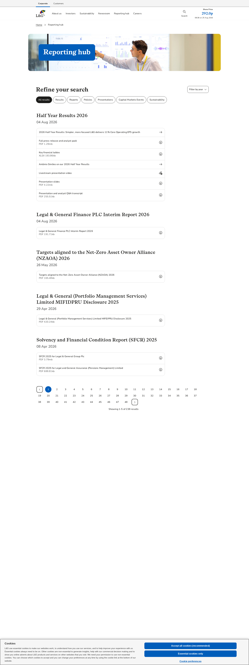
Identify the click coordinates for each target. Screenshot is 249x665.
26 (100, 395)
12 (143, 389)
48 (126, 402)
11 (134, 389)
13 (152, 389)
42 (74, 402)
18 (195, 389)
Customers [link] (58, 3)
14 (160, 389)
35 (178, 395)
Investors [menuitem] (71, 13)
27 (108, 395)
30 (134, 395)
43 (82, 402)
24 (82, 395)
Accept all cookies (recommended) (190, 646)
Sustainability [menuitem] (87, 13)
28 (117, 395)
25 (91, 395)
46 (108, 402)
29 (126, 395)
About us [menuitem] (57, 13)
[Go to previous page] (39, 389)
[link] (43, 3)
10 (126, 389)
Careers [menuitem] (137, 13)
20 (48, 395)
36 (186, 395)
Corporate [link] (43, 3)
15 (169, 389)
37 (195, 395)
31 (143, 395)
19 (39, 395)
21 (56, 395)
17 (186, 389)
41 (65, 402)
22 (65, 395)
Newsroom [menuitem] (104, 13)
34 (169, 395)
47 (117, 402)
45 (100, 402)
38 (39, 402)
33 (160, 395)
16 (178, 389)
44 (91, 402)
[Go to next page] (135, 402)
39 (48, 402)
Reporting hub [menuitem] (121, 13)
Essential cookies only (190, 653)
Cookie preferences (190, 661)
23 (74, 395)
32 (152, 395)
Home (39, 24)
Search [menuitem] (184, 16)
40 (56, 402)
